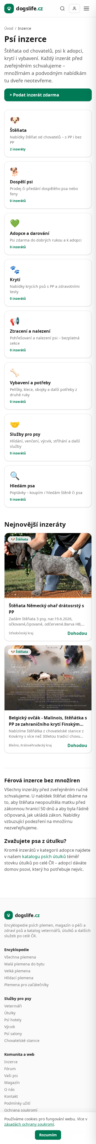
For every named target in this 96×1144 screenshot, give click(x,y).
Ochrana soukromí (20, 1110)
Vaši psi (11, 1075)
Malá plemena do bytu (24, 963)
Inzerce (11, 1061)
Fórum (10, 1068)
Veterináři (13, 1005)
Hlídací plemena (18, 977)
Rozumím (48, 1134)
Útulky (9, 1012)
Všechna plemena (20, 957)
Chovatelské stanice (21, 1040)
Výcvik (9, 1026)
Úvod (8, 28)
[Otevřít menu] (86, 8)
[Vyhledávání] (62, 8)
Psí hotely (12, 1019)
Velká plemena (17, 970)
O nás (9, 1089)
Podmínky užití (17, 1103)
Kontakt (11, 1096)
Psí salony (13, 1033)
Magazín (12, 1082)
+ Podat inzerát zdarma (34, 95)
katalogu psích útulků (44, 856)
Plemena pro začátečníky (26, 984)
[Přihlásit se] (74, 8)
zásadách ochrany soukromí (29, 1124)
